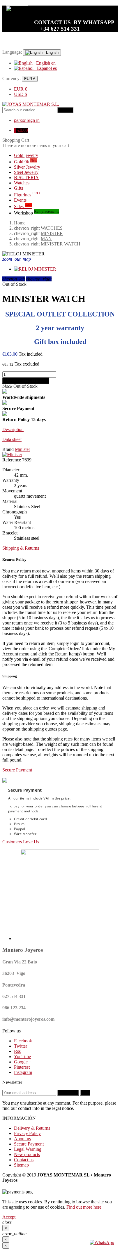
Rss (17, 1051)
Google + (22, 1061)
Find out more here (83, 1207)
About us (22, 1138)
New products (27, 1154)
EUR (20, 88)
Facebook (23, 1040)
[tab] (60, 429)
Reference (11, 459)
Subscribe (68, 1093)
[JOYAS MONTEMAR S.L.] (30, 104)
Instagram (23, 1072)
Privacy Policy (27, 1133)
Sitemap (21, 1164)
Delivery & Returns (32, 1128)
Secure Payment (29, 1143)
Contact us (23, 1159)
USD (20, 94)
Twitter (20, 1046)
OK (85, 1093)
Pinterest (22, 1067)
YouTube (22, 1056)
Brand (8, 449)
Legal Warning (27, 1149)
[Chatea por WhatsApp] (102, 1242)
